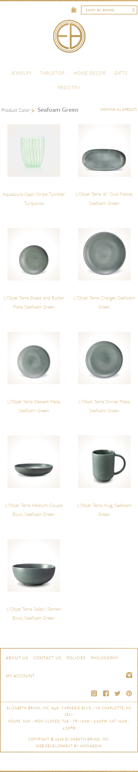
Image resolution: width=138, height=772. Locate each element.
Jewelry (21, 72)
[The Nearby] (94, 693)
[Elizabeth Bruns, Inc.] (69, 39)
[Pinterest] (129, 693)
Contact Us (47, 657)
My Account (20, 675)
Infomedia (91, 745)
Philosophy (104, 657)
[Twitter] (117, 693)
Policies (76, 657)
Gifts (121, 72)
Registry (69, 87)
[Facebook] (106, 693)
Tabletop (52, 72)
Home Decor (89, 72)
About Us (17, 657)
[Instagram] (129, 675)
